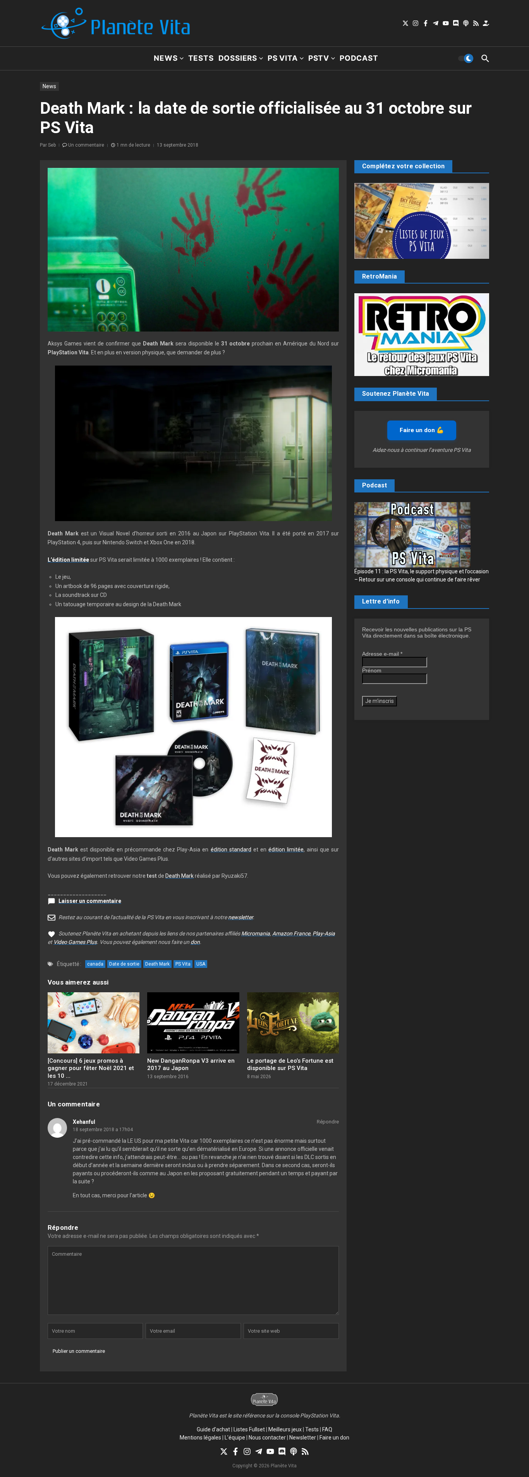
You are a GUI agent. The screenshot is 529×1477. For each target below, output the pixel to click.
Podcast (359, 58)
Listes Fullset (249, 1429)
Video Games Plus (75, 942)
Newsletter (302, 1437)
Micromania (255, 933)
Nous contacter (267, 1437)
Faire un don (334, 1437)
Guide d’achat (213, 1429)
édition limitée (286, 849)
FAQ (327, 1429)
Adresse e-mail (382, 654)
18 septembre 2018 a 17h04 (103, 1129)
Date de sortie (124, 964)
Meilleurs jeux (285, 1429)
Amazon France (291, 933)
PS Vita (283, 58)
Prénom (371, 670)
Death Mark (179, 876)
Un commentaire (86, 145)
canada (95, 964)
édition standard (231, 849)
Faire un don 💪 (422, 430)
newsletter (240, 917)
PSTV (318, 58)
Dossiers (237, 58)
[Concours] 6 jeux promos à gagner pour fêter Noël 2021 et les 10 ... (91, 1068)
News (165, 58)
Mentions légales (200, 1437)
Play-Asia (324, 933)
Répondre (328, 1122)
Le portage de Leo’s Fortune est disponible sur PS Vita (290, 1064)
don (195, 942)
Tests (201, 58)
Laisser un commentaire (89, 901)
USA (200, 964)
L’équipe (235, 1437)
